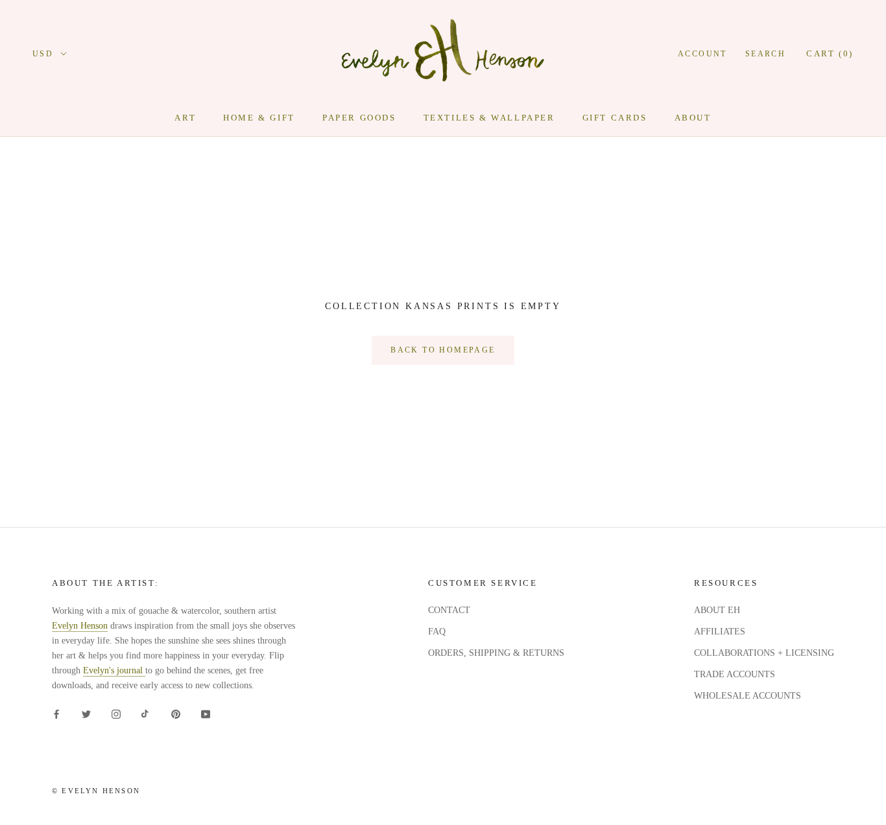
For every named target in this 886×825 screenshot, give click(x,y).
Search (765, 53)
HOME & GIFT (259, 117)
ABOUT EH (717, 610)
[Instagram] (116, 713)
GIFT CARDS (614, 117)
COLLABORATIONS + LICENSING (764, 653)
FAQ (437, 631)
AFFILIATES (719, 631)
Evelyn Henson (80, 626)
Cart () (830, 53)
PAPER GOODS (359, 117)
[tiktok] (145, 713)
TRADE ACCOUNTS (734, 674)
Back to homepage (442, 349)
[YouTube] (205, 713)
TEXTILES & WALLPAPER (489, 117)
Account (702, 53)
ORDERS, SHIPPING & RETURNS (496, 653)
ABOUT (693, 117)
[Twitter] (86, 713)
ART (185, 117)
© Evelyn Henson (96, 791)
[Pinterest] (175, 713)
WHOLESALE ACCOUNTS (747, 696)
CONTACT (449, 610)
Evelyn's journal (114, 670)
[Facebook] (56, 713)
